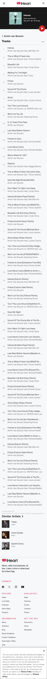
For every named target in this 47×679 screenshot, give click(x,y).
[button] (42, 28)
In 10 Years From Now (17, 122)
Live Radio (6, 601)
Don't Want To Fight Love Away (21, 188)
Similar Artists (11, 516)
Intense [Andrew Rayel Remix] (21, 196)
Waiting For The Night (17, 72)
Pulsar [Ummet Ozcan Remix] (21, 221)
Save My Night (14, 312)
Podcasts (5, 605)
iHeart (4, 597)
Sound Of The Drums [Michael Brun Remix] (27, 229)
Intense (11, 47)
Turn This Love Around (18, 105)
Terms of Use (26, 671)
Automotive (28, 622)
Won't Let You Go (15, 113)
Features (27, 601)
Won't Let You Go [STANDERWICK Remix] (27, 254)
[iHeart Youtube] (22, 587)
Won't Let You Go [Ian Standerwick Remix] (26, 419)
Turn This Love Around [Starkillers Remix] (26, 303)
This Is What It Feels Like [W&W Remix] (25, 204)
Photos (26, 612)
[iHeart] (23, 3)
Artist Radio (6, 608)
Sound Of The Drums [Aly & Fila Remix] (25, 320)
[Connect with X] (9, 587)
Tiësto (14, 521)
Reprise (11, 163)
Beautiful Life (13, 64)
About (4, 622)
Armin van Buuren (30, 18)
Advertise (5, 626)
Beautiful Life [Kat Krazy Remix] (22, 212)
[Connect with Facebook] (3, 587)
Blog (3, 629)
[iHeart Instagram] (16, 587)
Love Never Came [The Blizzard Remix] (25, 369)
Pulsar (10, 80)
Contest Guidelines (9, 637)
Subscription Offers (9, 641)
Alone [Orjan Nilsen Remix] (20, 237)
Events (26, 605)
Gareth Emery (17, 543)
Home (26, 626)
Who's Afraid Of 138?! (17, 155)
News (26, 597)
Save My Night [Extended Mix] (21, 179)
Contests (27, 608)
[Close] (44, 651)
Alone (10, 97)
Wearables (28, 629)
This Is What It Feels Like (19, 56)
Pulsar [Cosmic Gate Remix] (20, 287)
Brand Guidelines (8, 633)
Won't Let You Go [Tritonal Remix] (22, 295)
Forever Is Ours (14, 138)
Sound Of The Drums (17, 89)
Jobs (3, 644)
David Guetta (17, 532)
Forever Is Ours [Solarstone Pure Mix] (24, 262)
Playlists (5, 612)
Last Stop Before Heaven (19, 130)
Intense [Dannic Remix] (18, 279)
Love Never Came (16, 146)
